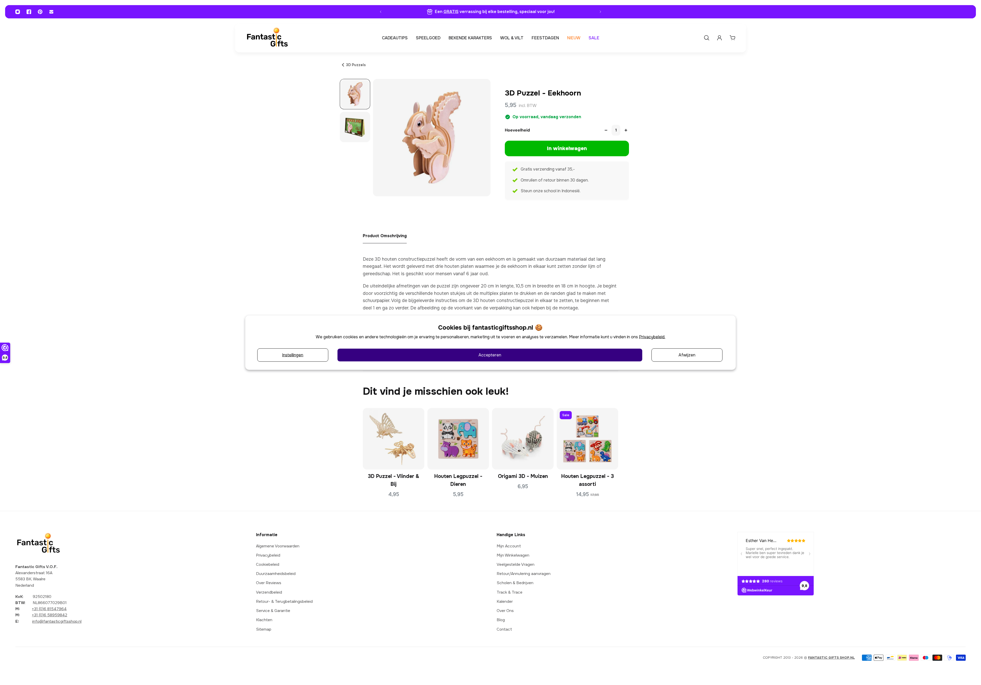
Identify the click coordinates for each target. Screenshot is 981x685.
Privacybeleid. (652, 336)
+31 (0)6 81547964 (49, 608)
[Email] (51, 11)
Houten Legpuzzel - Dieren (458, 480)
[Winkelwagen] (732, 38)
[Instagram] (17, 11)
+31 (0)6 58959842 (49, 615)
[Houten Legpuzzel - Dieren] (458, 439)
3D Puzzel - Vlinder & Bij (393, 480)
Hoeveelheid (517, 130)
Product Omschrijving (385, 235)
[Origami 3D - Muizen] (523, 439)
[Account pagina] (719, 38)
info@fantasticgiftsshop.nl (56, 621)
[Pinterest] (40, 11)
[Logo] (267, 37)
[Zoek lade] (706, 38)
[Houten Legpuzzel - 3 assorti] (587, 439)
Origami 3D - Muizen (523, 476)
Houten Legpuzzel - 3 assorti (587, 480)
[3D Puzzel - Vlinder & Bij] (393, 439)
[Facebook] (28, 11)
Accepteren (489, 355)
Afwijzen (687, 355)
